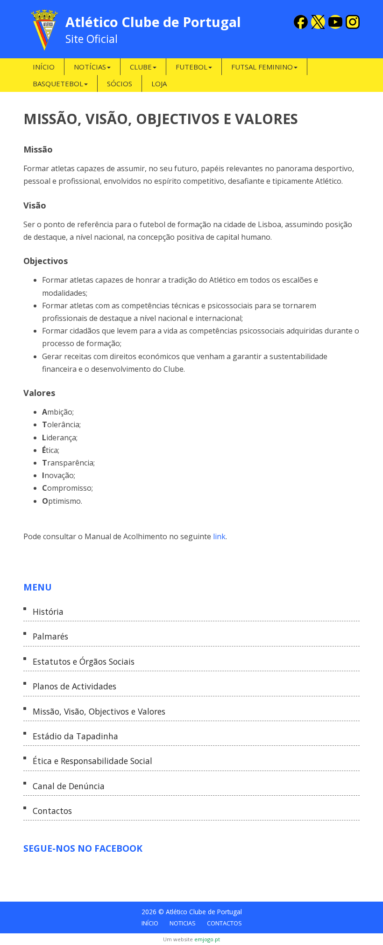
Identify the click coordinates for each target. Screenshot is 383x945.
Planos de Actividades (74, 686)
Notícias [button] (90, 66)
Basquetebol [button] (58, 83)
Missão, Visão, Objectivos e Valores (99, 711)
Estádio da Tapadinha (75, 736)
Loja (159, 83)
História (48, 611)
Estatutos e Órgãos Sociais (84, 661)
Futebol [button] (191, 66)
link (219, 536)
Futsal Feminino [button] (262, 66)
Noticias (183, 923)
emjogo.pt (207, 939)
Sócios (119, 83)
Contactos (52, 810)
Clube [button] (141, 66)
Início (44, 66)
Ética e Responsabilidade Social (92, 761)
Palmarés (50, 636)
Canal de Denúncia (69, 786)
